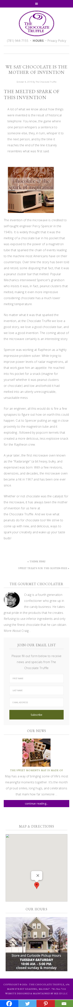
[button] (37, 885)
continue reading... (36, 803)
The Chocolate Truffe (36, 23)
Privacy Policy (56, 41)
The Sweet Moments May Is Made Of (36, 770)
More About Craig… (17, 631)
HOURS (38, 41)
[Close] (37, 875)
